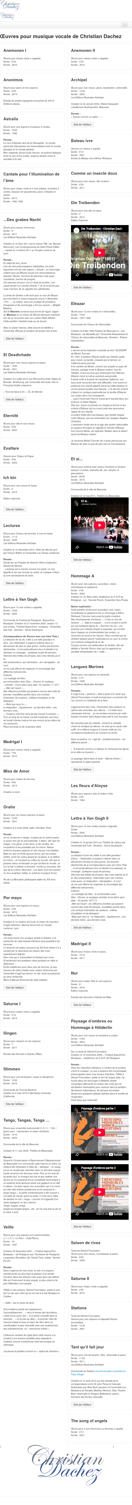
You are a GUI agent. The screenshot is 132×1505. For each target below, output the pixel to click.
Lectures (11, 525)
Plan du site (51, 1491)
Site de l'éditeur (82, 124)
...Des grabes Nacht (22, 219)
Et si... (77, 459)
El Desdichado (17, 354)
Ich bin (9, 477)
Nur (74, 973)
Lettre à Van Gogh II (89, 818)
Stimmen (11, 1069)
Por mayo (12, 897)
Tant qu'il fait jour (87, 1347)
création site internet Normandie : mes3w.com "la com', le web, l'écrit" (66, 1501)
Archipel (79, 79)
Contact (83, 1491)
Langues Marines (87, 666)
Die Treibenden (85, 202)
